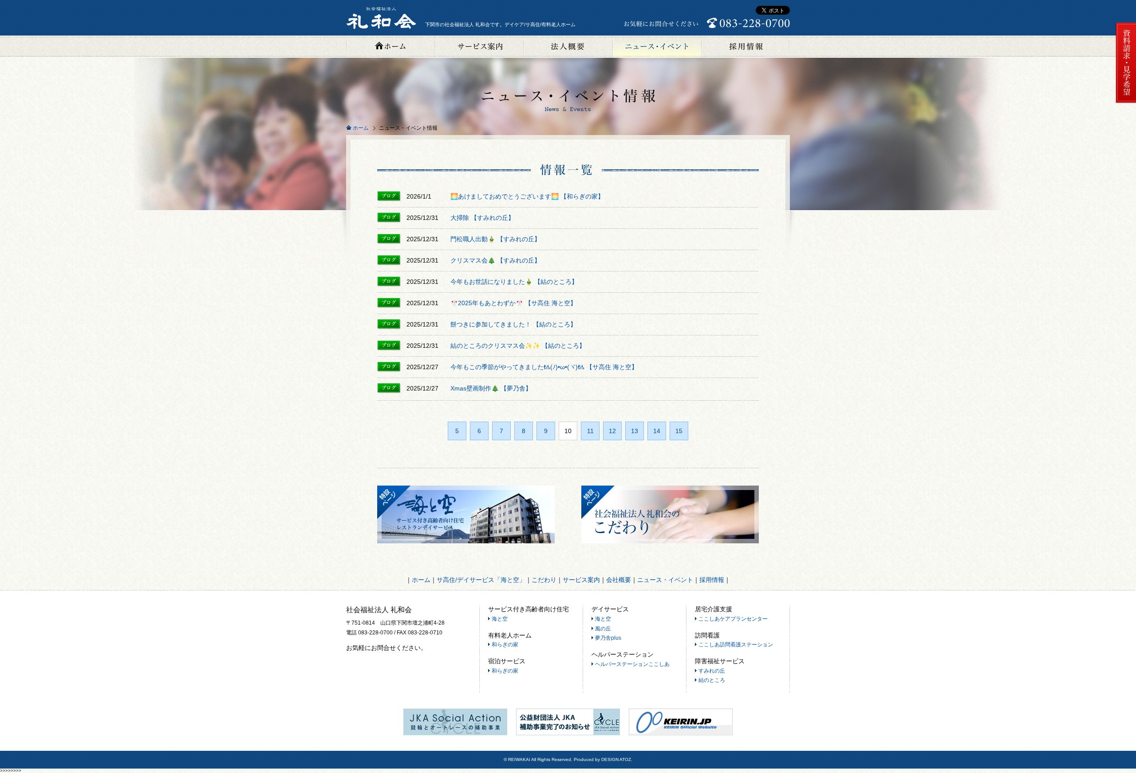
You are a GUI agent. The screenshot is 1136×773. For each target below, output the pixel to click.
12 (612, 430)
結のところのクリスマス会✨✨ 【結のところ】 (517, 345)
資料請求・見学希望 (1125, 63)
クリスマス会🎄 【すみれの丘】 (495, 260)
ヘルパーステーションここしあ (632, 664)
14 (656, 430)
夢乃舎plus (608, 638)
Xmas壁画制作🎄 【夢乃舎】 (491, 388)
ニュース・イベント (656, 47)
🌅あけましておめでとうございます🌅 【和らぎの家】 (527, 196)
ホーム (390, 47)
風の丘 (603, 629)
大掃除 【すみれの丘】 (482, 217)
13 (634, 430)
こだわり (544, 579)
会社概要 (568, 47)
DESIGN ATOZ (616, 759)
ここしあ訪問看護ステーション (735, 645)
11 (590, 430)
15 (678, 430)
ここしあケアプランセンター (733, 619)
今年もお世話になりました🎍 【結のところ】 (514, 281)
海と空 (500, 619)
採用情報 (745, 47)
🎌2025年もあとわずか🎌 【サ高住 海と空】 (513, 303)
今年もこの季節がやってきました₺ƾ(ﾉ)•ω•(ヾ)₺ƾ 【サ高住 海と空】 (544, 367)
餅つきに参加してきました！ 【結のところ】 (513, 324)
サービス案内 (479, 47)
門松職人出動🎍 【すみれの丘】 (495, 239)
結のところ (711, 680)
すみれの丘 (711, 671)
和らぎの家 (505, 645)
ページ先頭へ (1125, 740)
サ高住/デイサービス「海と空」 (481, 579)
